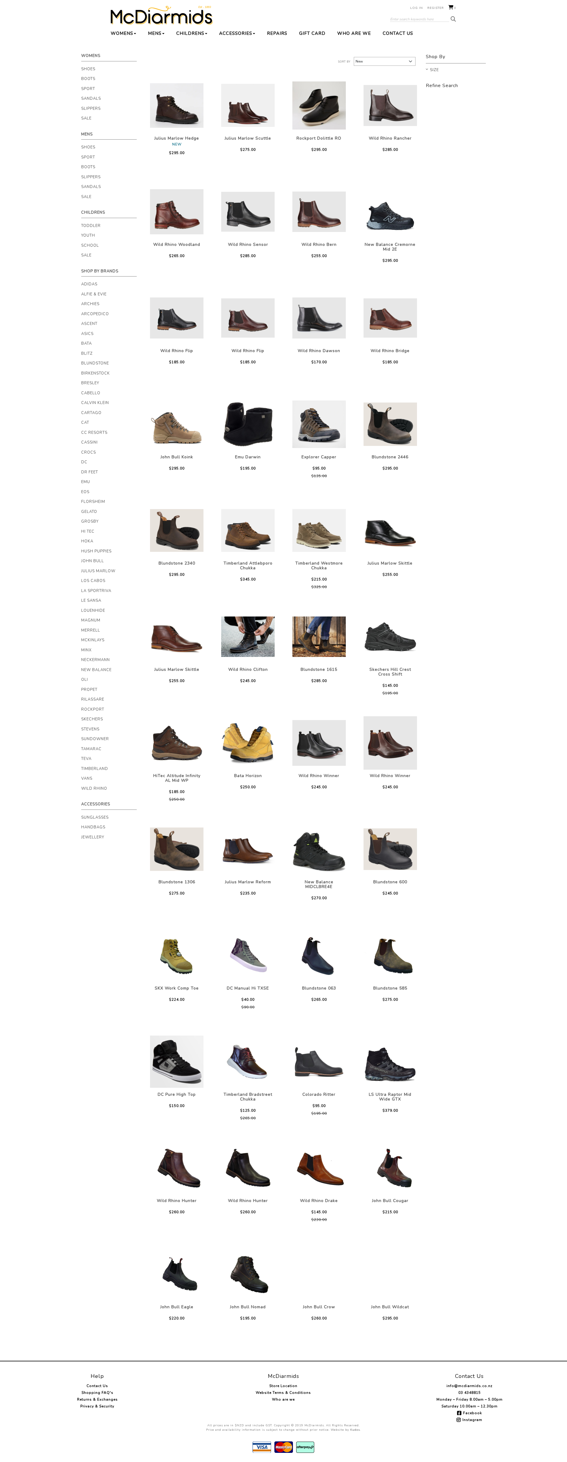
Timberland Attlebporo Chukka (248, 565)
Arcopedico (95, 314)
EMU (85, 482)
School (90, 245)
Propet (89, 689)
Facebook (472, 1413)
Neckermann (95, 660)
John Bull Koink (177, 457)
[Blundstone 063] (319, 955)
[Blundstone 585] (390, 955)
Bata (86, 343)
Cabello (90, 393)
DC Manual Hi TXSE (248, 988)
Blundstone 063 (319, 988)
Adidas (89, 284)
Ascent (89, 323)
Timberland (94, 768)
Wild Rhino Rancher (390, 138)
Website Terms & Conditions (283, 1392)
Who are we (354, 33)
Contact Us (398, 33)
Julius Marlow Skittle (390, 563)
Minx (86, 650)
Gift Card (312, 33)
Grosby (90, 521)
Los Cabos (93, 580)
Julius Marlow (98, 571)
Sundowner (95, 739)
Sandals (91, 98)
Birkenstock (95, 373)
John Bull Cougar (390, 1200)
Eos (85, 492)
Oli (84, 679)
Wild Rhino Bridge (390, 351)
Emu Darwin (248, 457)
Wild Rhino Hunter (177, 1200)
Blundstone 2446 (390, 457)
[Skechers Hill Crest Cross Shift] (390, 636)
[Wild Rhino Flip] (176, 318)
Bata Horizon (248, 776)
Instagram (472, 1419)
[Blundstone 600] (390, 849)
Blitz (87, 353)
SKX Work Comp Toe (177, 988)
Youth (88, 235)
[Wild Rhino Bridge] (390, 318)
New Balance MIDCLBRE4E (319, 884)
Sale (86, 118)
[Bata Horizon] (248, 743)
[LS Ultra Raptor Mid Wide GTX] (390, 1061)
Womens (122, 33)
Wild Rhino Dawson (319, 351)
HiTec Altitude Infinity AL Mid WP (177, 778)
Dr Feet (89, 472)
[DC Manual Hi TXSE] (248, 955)
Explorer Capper (319, 457)
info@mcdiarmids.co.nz (470, 1385)
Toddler (91, 225)
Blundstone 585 (390, 988)
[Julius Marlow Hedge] (176, 105)
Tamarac (91, 749)
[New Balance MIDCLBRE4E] (319, 849)
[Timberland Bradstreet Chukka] (248, 1061)
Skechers (92, 719)
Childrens (190, 33)
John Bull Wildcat (390, 1307)
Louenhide (93, 610)
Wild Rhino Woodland (176, 244)
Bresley (90, 383)
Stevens (90, 729)
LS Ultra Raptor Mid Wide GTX (390, 1097)
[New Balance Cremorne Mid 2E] (390, 211)
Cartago (91, 413)
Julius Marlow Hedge (176, 138)
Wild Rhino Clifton (248, 669)
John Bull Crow (319, 1307)
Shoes (88, 69)
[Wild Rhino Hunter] (176, 1168)
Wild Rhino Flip (176, 351)
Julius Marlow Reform (248, 882)
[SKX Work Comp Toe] (176, 955)
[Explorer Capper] (319, 424)
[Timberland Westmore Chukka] (319, 530)
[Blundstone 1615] (319, 636)
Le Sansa (91, 600)
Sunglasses (95, 817)
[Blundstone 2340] (176, 530)
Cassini (89, 442)
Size (434, 70)
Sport (88, 88)
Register (435, 8)
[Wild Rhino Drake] (319, 1168)
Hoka (87, 541)
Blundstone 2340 (177, 563)
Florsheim (93, 501)
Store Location (283, 1385)
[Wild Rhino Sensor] (248, 211)
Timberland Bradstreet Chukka (248, 1097)
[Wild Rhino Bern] (319, 211)
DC (84, 462)
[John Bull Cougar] (390, 1168)
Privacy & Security (97, 1406)
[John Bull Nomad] (248, 1274)
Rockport (92, 709)
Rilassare (92, 699)
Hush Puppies (96, 551)
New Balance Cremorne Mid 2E (390, 247)
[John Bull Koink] (176, 424)
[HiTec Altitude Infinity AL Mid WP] (176, 743)
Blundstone (95, 363)
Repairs (277, 33)
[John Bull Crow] (319, 1274)
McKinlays (93, 640)
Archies (90, 304)
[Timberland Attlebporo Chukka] (248, 530)
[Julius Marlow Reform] (248, 849)
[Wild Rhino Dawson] (319, 318)
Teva (86, 758)
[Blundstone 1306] (176, 849)
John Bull (92, 561)
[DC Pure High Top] (176, 1061)
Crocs (88, 452)
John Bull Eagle (176, 1307)
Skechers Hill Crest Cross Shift (390, 672)
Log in (416, 8)
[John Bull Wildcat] (390, 1274)
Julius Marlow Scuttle (248, 138)
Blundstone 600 (390, 882)
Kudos (355, 1430)
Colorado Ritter (318, 1094)
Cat (85, 422)
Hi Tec (87, 531)
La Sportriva (96, 590)
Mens (155, 33)
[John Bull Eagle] (176, 1274)
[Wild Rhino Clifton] (248, 636)
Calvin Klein (95, 402)
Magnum (90, 620)
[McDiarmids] (162, 15)
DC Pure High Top (177, 1094)
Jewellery (92, 837)
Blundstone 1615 (319, 669)
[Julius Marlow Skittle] (390, 530)
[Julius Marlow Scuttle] (248, 105)
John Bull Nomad (248, 1307)
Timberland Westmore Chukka (319, 565)
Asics (87, 333)
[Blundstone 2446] (390, 424)
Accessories (235, 33)
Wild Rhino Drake (319, 1200)
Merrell (90, 630)
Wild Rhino (94, 788)
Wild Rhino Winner (319, 776)
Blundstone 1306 (177, 882)
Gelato (89, 511)
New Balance (96, 670)
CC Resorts (94, 432)
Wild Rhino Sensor (248, 244)
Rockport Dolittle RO (318, 138)
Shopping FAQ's (97, 1392)
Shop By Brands (99, 271)
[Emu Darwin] (248, 424)
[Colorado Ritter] (319, 1061)
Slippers (91, 108)
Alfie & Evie (94, 294)
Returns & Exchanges (97, 1399)
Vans (86, 778)
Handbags (93, 827)
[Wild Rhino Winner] (319, 743)
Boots (88, 78)
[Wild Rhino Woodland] (176, 211)
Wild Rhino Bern (319, 244)
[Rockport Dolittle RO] (319, 105)
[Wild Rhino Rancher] (390, 105)
